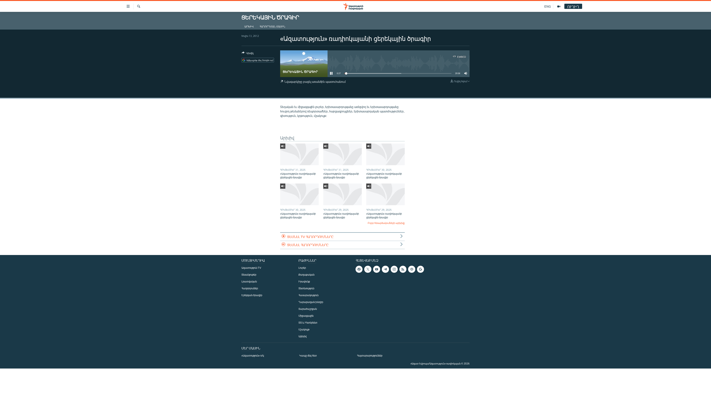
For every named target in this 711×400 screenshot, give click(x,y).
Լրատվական (249, 281)
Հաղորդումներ (249, 288)
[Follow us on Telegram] (385, 269)
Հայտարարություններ (369, 355)
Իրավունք (304, 281)
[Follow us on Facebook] (359, 269)
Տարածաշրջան (307, 308)
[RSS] (402, 269)
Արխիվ (249, 26)
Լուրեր (302, 267)
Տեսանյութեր (248, 274)
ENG (547, 6)
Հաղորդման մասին (272, 26)
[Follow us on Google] (420, 269)
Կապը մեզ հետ (308, 355)
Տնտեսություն (306, 288)
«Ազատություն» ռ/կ (252, 355)
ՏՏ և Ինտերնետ (307, 322)
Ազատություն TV (251, 267)
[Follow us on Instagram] (394, 269)
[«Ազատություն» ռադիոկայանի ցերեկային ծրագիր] (299, 154)
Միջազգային (305, 315)
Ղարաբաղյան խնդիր (310, 302)
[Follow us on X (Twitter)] (367, 269)
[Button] (247, 53)
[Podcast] (411, 269)
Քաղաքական (306, 274)
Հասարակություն (308, 295)
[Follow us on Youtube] (376, 269)
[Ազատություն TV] (558, 6)
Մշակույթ (303, 329)
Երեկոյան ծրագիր (251, 295)
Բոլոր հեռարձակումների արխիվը (386, 222)
